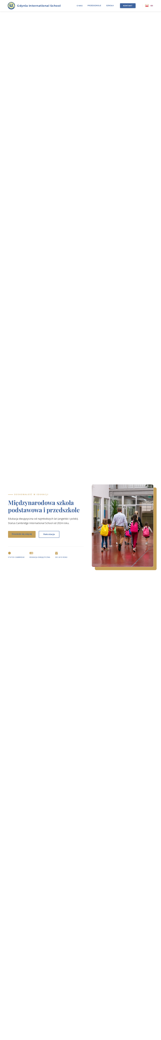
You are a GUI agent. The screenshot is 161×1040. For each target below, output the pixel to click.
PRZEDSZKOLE (94, 5)
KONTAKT (127, 6)
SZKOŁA (110, 5)
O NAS (80, 6)
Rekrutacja (49, 534)
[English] (151, 5)
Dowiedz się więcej (22, 534)
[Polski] (147, 5)
